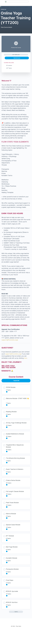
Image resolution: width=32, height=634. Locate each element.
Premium (3, 9)
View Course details (6, 27)
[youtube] (21, 630)
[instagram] (15, 630)
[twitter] (18, 630)
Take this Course (16, 58)
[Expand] (6, 392)
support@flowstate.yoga (10, 340)
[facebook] (13, 630)
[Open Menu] (2, 3)
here (25, 358)
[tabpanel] (16, 226)
